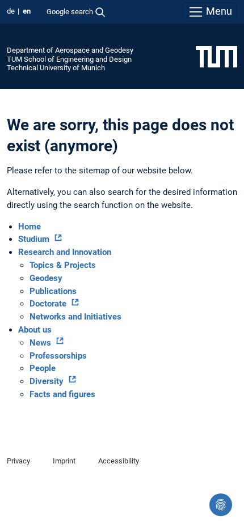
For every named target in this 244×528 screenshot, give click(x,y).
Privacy (18, 461)
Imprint (64, 461)
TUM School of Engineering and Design (69, 59)
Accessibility (118, 461)
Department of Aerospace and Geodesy (70, 50)
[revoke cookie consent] (220, 504)
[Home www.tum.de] (216, 56)
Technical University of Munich (56, 67)
